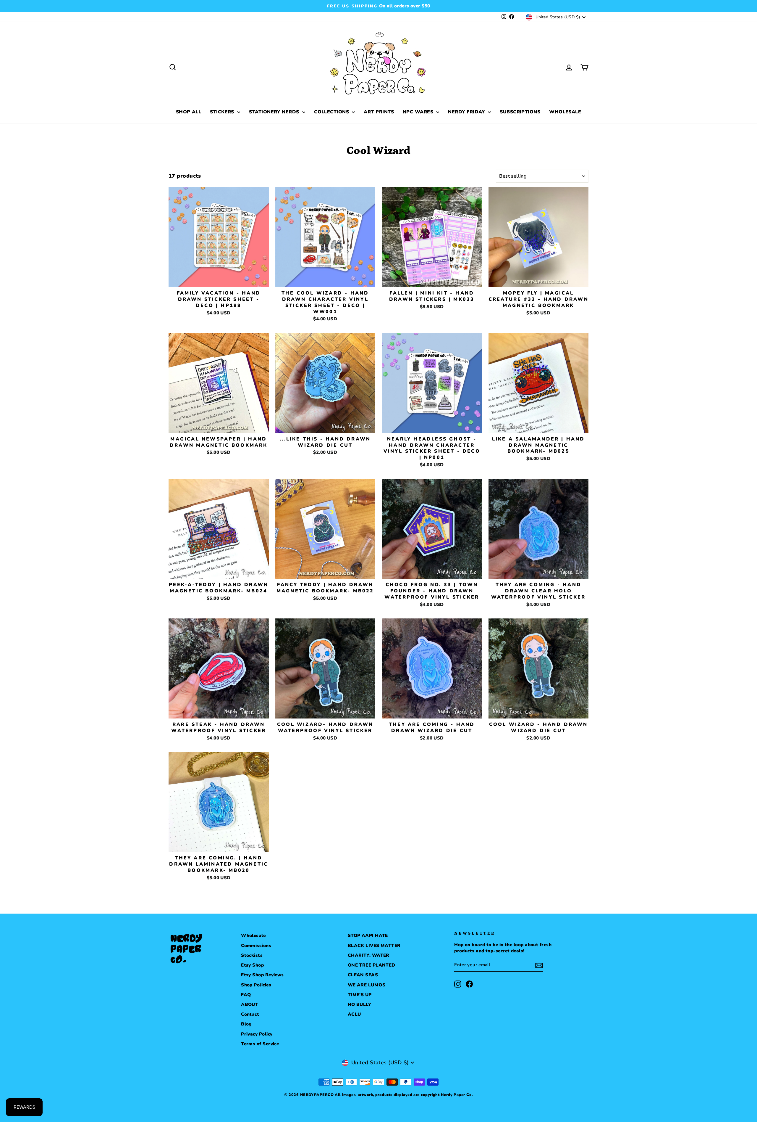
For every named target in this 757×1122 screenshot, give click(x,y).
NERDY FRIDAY (467, 112)
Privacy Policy (256, 1034)
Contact (250, 1014)
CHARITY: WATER (368, 955)
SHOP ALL (188, 112)
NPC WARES (419, 112)
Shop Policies (256, 985)
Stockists (252, 955)
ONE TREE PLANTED (371, 965)
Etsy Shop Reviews (262, 975)
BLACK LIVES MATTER (374, 946)
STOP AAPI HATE (368, 935)
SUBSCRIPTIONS (520, 112)
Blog (246, 1024)
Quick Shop (218, 280)
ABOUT (249, 1004)
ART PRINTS (379, 112)
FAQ (246, 995)
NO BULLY (359, 1004)
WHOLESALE (565, 112)
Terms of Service (260, 1044)
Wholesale (253, 935)
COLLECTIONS (332, 112)
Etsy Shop (252, 965)
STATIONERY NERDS (275, 112)
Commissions (256, 946)
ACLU (354, 1014)
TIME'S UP (360, 995)
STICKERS (223, 112)
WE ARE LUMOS (366, 985)
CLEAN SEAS (363, 975)
